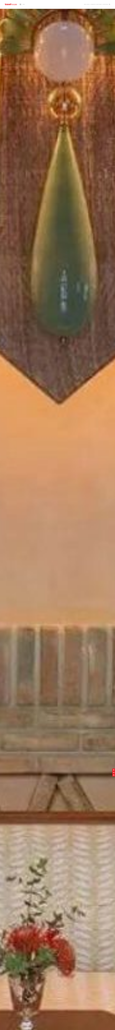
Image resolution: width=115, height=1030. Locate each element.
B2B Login (86, 4)
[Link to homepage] (11, 4)
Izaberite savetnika (96, 4)
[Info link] (113, 769)
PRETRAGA (105, 4)
